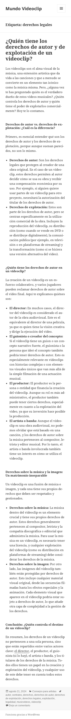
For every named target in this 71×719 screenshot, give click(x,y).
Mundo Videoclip (24, 8)
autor (8, 695)
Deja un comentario (19, 705)
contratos (17, 695)
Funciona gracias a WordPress (23, 714)
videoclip (36, 702)
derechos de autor (44, 695)
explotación (48, 698)
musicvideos (23, 702)
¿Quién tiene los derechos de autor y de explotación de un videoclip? (35, 49)
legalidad (11, 702)
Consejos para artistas (44, 691)
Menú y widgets (61, 12)
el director (21, 651)
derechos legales (31, 698)
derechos (28, 695)
